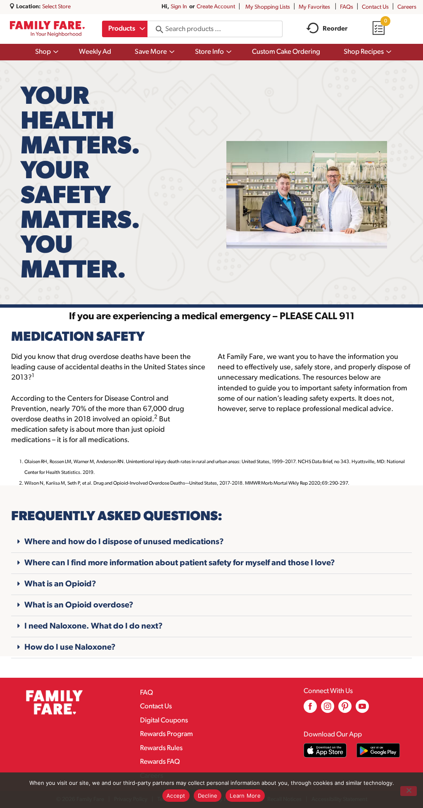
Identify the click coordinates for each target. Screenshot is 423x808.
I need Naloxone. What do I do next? (93, 626)
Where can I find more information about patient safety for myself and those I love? (179, 563)
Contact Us (375, 7)
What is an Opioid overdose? (78, 605)
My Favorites (314, 7)
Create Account (216, 7)
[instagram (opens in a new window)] (327, 709)
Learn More (245, 795)
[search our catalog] (156, 29)
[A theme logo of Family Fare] (47, 28)
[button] (211, 542)
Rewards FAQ (160, 761)
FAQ (146, 692)
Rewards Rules (161, 748)
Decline (208, 795)
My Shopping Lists (267, 7)
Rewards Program (166, 734)
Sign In (179, 7)
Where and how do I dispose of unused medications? (124, 542)
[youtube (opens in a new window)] (362, 709)
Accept (175, 795)
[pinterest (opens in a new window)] (345, 709)
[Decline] (408, 791)
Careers (406, 7)
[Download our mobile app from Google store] (378, 750)
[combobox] (124, 29)
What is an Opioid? (60, 584)
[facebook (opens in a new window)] (310, 709)
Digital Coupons (164, 720)
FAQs (346, 7)
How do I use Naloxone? (70, 647)
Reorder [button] (335, 29)
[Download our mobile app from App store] (325, 750)
